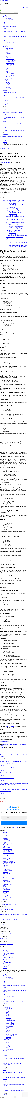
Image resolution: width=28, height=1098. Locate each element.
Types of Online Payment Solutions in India (16, 201)
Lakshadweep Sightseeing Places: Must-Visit (13, 130)
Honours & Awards (8, 870)
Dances (7, 68)
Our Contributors (10, 19)
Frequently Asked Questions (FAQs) (14, 239)
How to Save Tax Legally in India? (8, 919)
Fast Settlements (13, 215)
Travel (4, 108)
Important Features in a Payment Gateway (16, 210)
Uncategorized (7, 897)
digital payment (10, 726)
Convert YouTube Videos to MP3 (11, 92)
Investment (8, 55)
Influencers (6, 873)
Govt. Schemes (7, 863)
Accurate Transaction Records (16, 226)
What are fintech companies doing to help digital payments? (17, 247)
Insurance (6, 874)
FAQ (4, 854)
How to (5, 872)
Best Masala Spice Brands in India (8, 904)
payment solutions (4, 741)
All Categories (6, 46)
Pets (4, 887)
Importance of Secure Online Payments (15, 216)
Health (4, 22)
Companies (8, 53)
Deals (5, 846)
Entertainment (9, 48)
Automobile (9, 50)
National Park (7, 884)
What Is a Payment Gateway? (13, 208)
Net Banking (12, 207)
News (5, 885)
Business (8, 52)
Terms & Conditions (8, 962)
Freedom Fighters (10, 61)
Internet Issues (12, 231)
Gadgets (8, 84)
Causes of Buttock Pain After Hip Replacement (14, 31)
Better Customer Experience (15, 224)
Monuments (9, 72)
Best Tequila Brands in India (6, 909)
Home (4, 15)
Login (23, 7)
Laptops (8, 86)
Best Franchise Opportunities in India (9, 933)
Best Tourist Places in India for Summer (12, 112)
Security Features (13, 211)
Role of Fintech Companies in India (14, 218)
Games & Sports (10, 63)
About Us (5, 16)
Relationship (9, 78)
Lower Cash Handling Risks (15, 229)
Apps (7, 82)
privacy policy (16, 827)
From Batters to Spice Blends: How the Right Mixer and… (14, 914)
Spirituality (6, 892)
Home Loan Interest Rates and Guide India (10, 924)
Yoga (5, 899)
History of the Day (10, 64)
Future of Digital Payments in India (14, 237)
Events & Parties (10, 59)
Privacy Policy (6, 964)
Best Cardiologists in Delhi (9, 26)
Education (8, 49)
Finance (5, 857)
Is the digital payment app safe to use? (18, 245)
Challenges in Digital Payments (13, 230)
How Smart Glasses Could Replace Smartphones (14, 97)
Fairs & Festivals (7, 851)
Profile (26, 7)
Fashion (8, 69)
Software (8, 87)
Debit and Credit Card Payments (16, 204)
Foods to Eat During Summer (10, 42)
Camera (8, 83)
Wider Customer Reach (14, 227)
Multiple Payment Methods (15, 212)
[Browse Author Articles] (3, 745)
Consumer (2, 150)
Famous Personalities (11, 60)
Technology (6, 79)
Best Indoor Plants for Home (7, 939)
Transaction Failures (13, 234)
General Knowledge (9, 862)
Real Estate (8, 76)
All (6, 80)
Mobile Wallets (12, 205)
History (7, 71)
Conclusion (8, 238)
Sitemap (5, 968)
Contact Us (5, 134)
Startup (7, 56)
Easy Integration (13, 214)
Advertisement (9, 20)
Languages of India (10, 75)
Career (5, 838)
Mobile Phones (9, 88)
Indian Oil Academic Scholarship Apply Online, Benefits (13, 761)
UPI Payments (12, 203)
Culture (7, 67)
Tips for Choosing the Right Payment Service (16, 235)
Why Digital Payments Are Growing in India (13, 200)
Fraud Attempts (12, 233)
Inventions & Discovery (11, 73)
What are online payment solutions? (17, 241)
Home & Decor (9, 65)
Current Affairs (7, 843)
